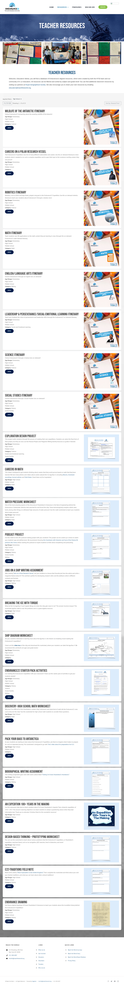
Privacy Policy (71, 960)
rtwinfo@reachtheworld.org (16, 958)
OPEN (9, 128)
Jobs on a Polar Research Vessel (23, 573)
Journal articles (17, 477)
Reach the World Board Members (77, 957)
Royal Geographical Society (35, 85)
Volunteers (41, 960)
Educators (41, 957)
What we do (41, 950)
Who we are (41, 968)
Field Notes (28, 477)
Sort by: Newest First (112, 103)
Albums (65, 475)
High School (16, 99)
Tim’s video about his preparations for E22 (61, 744)
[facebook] (108, 981)
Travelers (40, 964)
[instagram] (118, 981)
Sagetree (34, 981)
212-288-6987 (13, 955)
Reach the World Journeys (75, 950)
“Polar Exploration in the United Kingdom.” (30, 872)
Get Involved (41, 953)
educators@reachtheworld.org (20, 88)
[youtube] (114, 981)
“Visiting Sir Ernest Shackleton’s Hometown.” (55, 774)
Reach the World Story (74, 953)
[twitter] (111, 981)
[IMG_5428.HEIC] (90, 53)
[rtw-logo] (115, 3)
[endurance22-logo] (12, 3)
